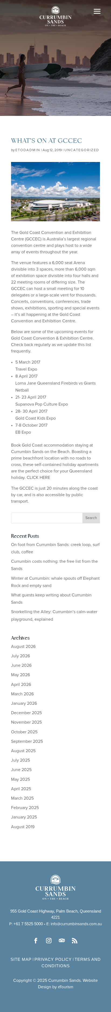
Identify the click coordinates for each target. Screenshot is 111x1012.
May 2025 (20, 779)
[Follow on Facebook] (36, 940)
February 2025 (25, 808)
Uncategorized (81, 150)
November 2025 (26, 722)
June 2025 (21, 770)
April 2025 (21, 789)
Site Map (21, 959)
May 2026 (20, 675)
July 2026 (20, 656)
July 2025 (20, 760)
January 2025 (24, 817)
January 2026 (24, 703)
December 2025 (26, 713)
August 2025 (23, 751)
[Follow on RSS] (75, 940)
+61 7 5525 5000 (28, 923)
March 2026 (22, 694)
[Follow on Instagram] (49, 940)
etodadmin (27, 150)
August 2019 (22, 827)
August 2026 (23, 646)
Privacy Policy (53, 959)
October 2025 (24, 732)
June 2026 (21, 665)
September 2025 (27, 741)
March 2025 (22, 798)
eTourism (65, 987)
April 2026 (21, 684)
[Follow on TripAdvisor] (62, 940)
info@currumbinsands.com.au (76, 924)
